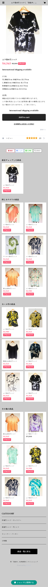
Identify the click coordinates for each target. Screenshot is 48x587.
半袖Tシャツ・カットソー (11, 520)
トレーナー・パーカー (10, 534)
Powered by (21, 565)
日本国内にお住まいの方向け (24, 124)
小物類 (4, 541)
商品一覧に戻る (24, 551)
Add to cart (24, 117)
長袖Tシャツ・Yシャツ (10, 527)
